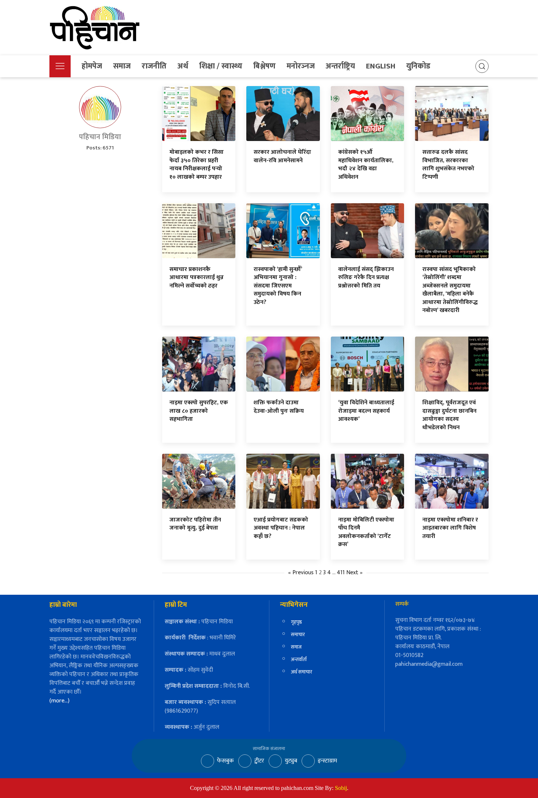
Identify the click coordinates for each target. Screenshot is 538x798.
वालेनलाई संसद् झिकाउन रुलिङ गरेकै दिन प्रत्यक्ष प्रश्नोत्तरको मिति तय (366, 277)
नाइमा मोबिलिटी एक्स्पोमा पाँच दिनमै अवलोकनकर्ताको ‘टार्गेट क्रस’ (366, 532)
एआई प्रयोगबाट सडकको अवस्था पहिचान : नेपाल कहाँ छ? (281, 528)
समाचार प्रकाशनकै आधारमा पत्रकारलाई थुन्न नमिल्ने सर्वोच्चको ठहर (196, 277)
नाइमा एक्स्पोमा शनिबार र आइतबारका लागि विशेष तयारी (450, 528)
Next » (354, 573)
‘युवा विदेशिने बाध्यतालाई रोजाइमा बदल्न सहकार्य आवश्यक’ (366, 411)
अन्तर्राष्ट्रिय (340, 66)
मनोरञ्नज (301, 66)
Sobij (341, 788)
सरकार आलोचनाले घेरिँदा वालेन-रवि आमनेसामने (282, 156)
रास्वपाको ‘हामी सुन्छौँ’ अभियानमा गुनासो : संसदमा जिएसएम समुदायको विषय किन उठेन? (278, 285)
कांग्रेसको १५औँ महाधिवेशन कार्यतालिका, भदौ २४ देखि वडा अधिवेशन (365, 164)
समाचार (298, 634)
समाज (122, 66)
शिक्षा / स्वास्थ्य (220, 66)
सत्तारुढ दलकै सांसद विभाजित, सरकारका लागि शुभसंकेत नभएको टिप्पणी (448, 164)
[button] (60, 66)
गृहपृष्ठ (296, 622)
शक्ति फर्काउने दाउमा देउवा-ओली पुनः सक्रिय (279, 407)
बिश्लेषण (264, 66)
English (380, 66)
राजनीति (154, 66)
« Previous (301, 573)
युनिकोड (418, 66)
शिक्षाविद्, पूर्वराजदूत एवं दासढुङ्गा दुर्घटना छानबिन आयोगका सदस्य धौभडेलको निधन (449, 415)
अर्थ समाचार (301, 672)
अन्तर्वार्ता (299, 659)
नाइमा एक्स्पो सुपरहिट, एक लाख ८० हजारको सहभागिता (198, 411)
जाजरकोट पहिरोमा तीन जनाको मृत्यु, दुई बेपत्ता (195, 524)
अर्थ (183, 66)
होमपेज (92, 66)
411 (341, 573)
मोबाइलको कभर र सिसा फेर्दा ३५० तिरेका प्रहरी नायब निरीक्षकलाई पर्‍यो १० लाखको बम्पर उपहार (196, 164)
